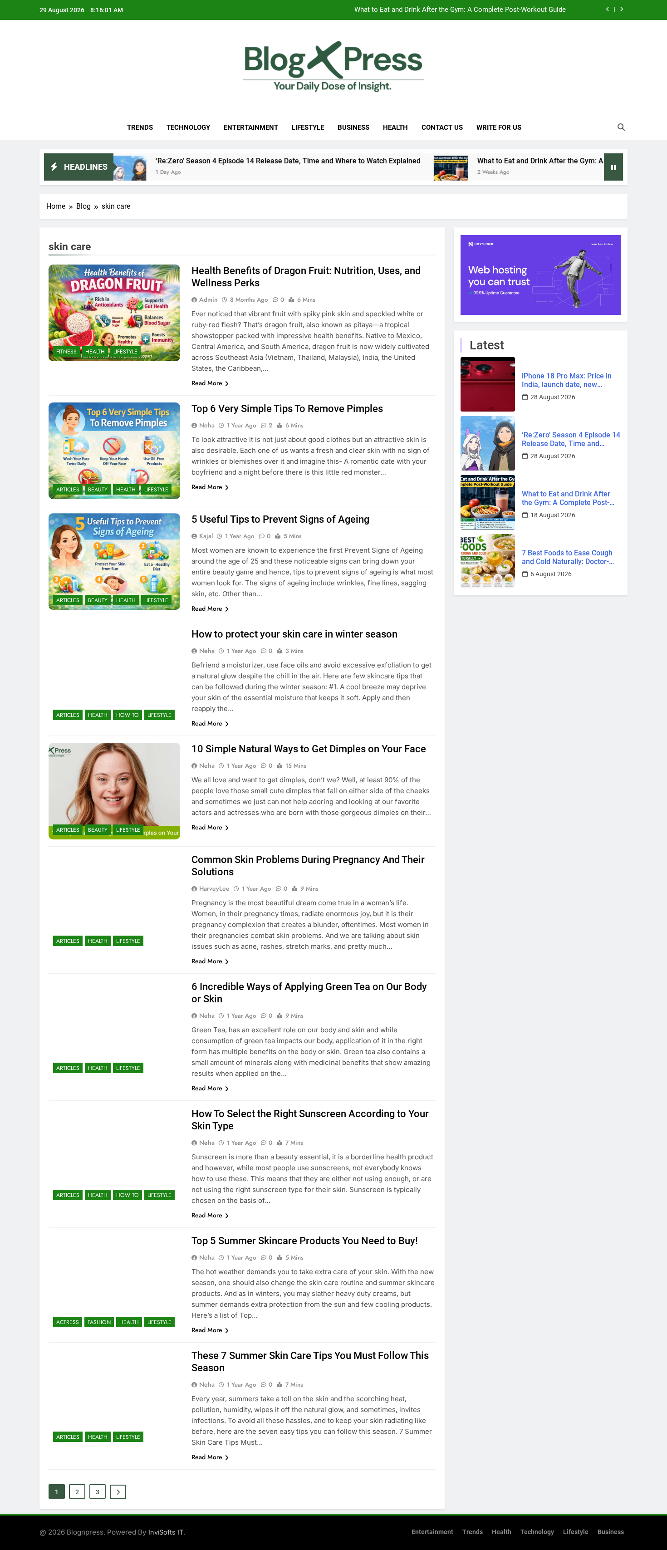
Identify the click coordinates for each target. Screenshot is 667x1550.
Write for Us (498, 127)
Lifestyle (308, 127)
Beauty (98, 490)
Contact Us (442, 127)
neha (207, 425)
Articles (67, 490)
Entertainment (251, 127)
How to (127, 715)
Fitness (66, 352)
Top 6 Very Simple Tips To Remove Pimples (287, 408)
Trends (140, 127)
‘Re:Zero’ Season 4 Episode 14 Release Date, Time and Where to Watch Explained (222, 161)
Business (353, 127)
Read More (206, 383)
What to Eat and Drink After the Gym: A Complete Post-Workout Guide (525, 161)
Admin (208, 299)
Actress (67, 1322)
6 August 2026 (551, 574)
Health (395, 127)
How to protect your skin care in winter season (294, 634)
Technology (188, 127)
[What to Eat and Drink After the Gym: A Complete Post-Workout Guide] (385, 173)
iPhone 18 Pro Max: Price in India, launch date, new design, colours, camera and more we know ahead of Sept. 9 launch (570, 380)
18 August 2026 (552, 515)
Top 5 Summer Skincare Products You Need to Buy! (304, 1240)
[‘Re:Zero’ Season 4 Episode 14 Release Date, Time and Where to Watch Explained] (488, 443)
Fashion (99, 1322)
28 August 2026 (552, 397)
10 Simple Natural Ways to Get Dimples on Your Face (308, 749)
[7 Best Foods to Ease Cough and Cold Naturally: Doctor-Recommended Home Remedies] (488, 561)
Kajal (206, 535)
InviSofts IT (165, 1532)
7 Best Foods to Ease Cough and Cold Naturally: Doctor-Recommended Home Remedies (432, 10)
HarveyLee (214, 888)
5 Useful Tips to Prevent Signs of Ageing (280, 519)
